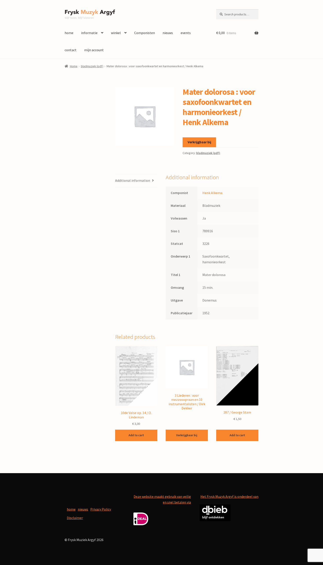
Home (74, 66)
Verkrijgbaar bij (199, 142)
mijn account (94, 50)
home (69, 33)
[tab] (136, 180)
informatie (89, 33)
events (186, 33)
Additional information (132, 180)
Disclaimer (75, 518)
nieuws (168, 33)
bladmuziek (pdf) (92, 66)
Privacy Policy (100, 509)
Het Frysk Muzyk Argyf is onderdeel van (229, 496)
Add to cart (136, 435)
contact (70, 50)
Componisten (144, 33)
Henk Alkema (212, 193)
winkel (116, 33)
